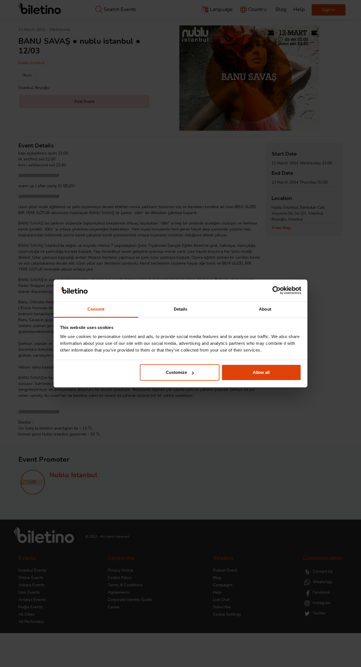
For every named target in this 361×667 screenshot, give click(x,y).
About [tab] (265, 309)
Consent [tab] (95, 309)
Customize (176, 372)
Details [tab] (181, 309)
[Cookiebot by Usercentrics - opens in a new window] (276, 290)
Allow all (261, 372)
